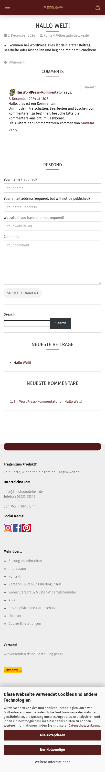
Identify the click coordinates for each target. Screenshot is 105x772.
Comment (11, 237)
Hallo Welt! (22, 363)
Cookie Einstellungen (25, 624)
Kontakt (15, 576)
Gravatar (87, 123)
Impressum (17, 569)
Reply (13, 130)
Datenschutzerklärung (84, 725)
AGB (12, 600)
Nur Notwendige (52, 750)
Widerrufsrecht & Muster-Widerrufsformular (42, 592)
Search (9, 314)
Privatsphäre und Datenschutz (32, 608)
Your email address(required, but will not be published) (47, 199)
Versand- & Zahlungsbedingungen (35, 584)
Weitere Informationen (52, 762)
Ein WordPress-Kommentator (40, 92)
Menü (7, 7)
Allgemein (17, 62)
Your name (20, 180)
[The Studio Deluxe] (52, 7)
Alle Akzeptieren (52, 735)
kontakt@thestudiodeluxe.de (66, 35)
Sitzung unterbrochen (25, 561)
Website (34, 218)
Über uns (15, 616)
